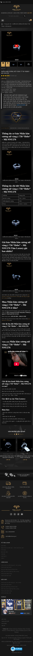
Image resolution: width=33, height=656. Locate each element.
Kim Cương (4, 623)
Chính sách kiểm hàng (6, 573)
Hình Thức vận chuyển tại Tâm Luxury (10, 571)
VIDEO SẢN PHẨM (13, 128)
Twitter (10, 629)
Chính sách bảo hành (6, 567)
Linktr (29, 630)
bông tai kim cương (14, 296)
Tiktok (17, 630)
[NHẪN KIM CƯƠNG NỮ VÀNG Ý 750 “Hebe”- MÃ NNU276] (13, 64)
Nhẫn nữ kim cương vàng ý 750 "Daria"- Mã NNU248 (8, 456)
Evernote (15, 629)
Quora (25, 630)
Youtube (28, 629)
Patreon (17, 632)
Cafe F (2, 558)
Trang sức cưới (5, 621)
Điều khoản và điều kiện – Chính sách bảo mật (12, 547)
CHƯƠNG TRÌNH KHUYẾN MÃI (23, 128)
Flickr (24, 629)
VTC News (3, 549)
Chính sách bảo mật (6, 575)
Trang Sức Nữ (7, 24)
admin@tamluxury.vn (11, 536)
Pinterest (20, 629)
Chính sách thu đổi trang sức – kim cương (11, 565)
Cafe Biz (3, 554)
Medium (4, 630)
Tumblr (8, 630)
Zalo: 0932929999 (10, 531)
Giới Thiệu (3, 545)
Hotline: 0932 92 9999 (11, 526)
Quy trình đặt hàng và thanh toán (9, 569)
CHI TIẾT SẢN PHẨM (5, 128)
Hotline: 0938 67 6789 (11, 528)
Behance (13, 630)
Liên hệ (3, 625)
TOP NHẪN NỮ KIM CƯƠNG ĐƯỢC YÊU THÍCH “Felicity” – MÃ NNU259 (25, 457)
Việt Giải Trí (3, 556)
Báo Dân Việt (4, 552)
